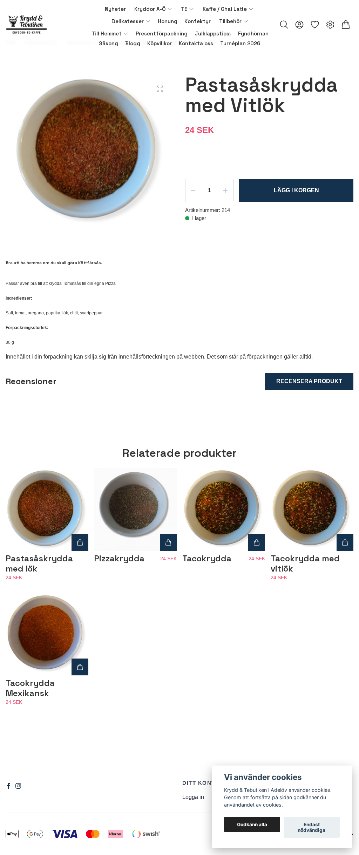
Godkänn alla (252, 824)
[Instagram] (18, 786)
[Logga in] (299, 24)
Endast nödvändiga (311, 827)
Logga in (193, 797)
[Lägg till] (80, 542)
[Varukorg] (345, 24)
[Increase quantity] (225, 190)
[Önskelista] (315, 24)
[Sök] (284, 24)
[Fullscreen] (159, 88)
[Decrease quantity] (193, 190)
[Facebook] (8, 786)
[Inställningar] (330, 24)
